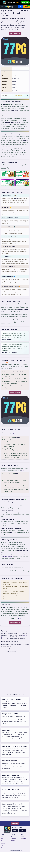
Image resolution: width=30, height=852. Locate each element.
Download (3, 843)
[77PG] (8, 6)
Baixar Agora (25, 2)
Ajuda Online (13, 838)
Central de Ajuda (7, 556)
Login (20, 6)
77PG (13, 69)
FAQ (11, 836)
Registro (26, 6)
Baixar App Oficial (15, 33)
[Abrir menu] (2, 6)
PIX (1, 847)
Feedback (20, 619)
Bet (1, 842)
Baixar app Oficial (15, 392)
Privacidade (23, 838)
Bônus (2, 845)
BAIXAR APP (15, 823)
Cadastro (14, 434)
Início (2, 836)
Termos (22, 836)
